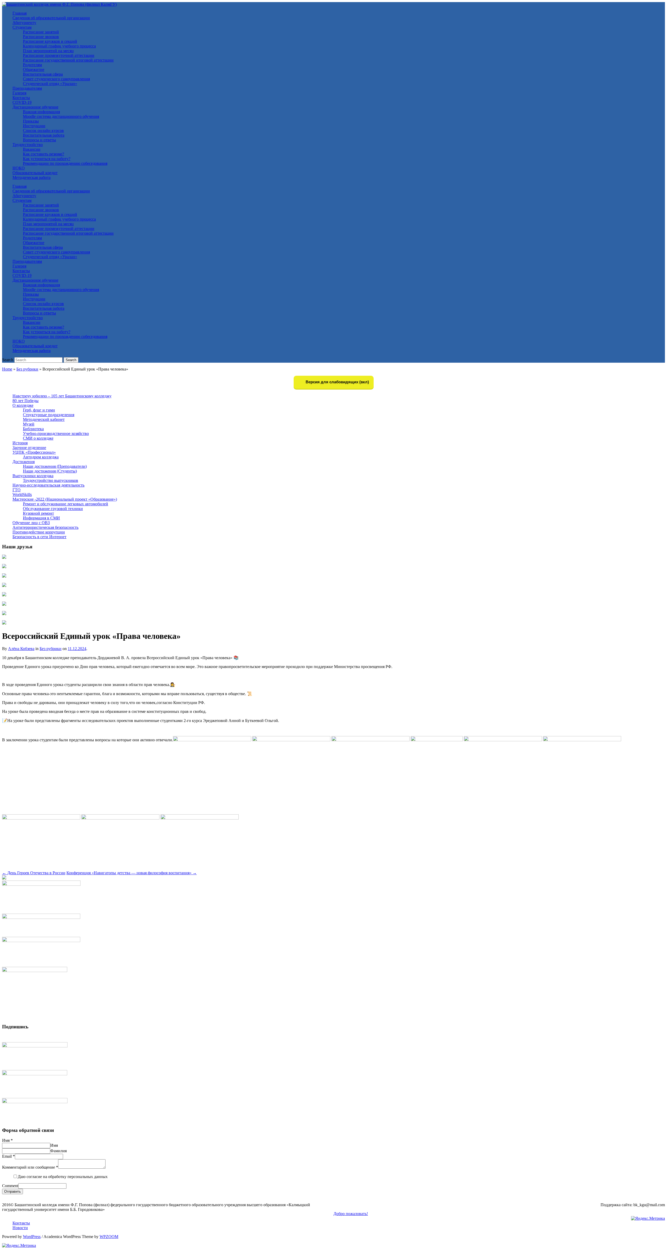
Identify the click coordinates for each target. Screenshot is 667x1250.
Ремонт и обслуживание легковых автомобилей (65, 504)
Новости (20, 1227)
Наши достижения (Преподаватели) (55, 466)
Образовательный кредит (35, 173)
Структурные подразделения (48, 414)
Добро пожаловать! (351, 1213)
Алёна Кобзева (21, 648)
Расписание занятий (41, 32)
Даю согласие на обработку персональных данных (63, 1176)
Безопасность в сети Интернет (39, 537)
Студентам (22, 27)
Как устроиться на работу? (46, 158)
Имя (7, 1140)
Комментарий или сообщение (30, 1167)
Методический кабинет (44, 419)
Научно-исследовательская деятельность (48, 485)
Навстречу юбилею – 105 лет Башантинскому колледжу (62, 396)
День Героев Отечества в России (33, 873)
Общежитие (33, 69)
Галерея (19, 93)
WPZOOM (109, 1236)
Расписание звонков (41, 36)
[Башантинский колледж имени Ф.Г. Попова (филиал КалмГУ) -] (59, 4)
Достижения (24, 461)
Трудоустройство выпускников (50, 480)
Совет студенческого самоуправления (56, 79)
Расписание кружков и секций (50, 41)
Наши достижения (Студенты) (50, 471)
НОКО (19, 168)
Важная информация (41, 112)
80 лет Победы (26, 400)
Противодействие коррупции (39, 532)
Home (7, 369)
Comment (10, 1186)
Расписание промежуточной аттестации (58, 55)
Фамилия (58, 1151)
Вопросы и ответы (39, 140)
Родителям (32, 65)
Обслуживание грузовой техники (53, 508)
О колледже (23, 405)
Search (7, 359)
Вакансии (31, 149)
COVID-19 (22, 102)
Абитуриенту (24, 22)
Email (8, 1156)
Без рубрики (27, 369)
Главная (20, 13)
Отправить (12, 1191)
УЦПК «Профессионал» (34, 452)
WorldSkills (22, 494)
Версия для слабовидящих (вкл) (337, 382)
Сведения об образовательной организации (51, 18)
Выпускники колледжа (33, 476)
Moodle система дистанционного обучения (61, 116)
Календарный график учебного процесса (59, 46)
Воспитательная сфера (43, 74)
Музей (28, 424)
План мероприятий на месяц (48, 50)
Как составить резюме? (43, 154)
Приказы (31, 121)
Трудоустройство (28, 144)
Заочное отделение (29, 447)
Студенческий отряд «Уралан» (50, 83)
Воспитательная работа (43, 135)
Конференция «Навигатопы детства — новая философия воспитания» (131, 873)
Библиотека (33, 429)
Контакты (21, 97)
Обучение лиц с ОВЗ (31, 522)
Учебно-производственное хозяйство (56, 433)
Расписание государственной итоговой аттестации (68, 60)
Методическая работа (32, 177)
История (20, 443)
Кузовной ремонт (38, 513)
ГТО (17, 490)
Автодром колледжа (41, 457)
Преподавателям (27, 88)
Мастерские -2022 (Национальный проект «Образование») (65, 499)
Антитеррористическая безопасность (45, 527)
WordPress (32, 1236)
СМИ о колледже (38, 438)
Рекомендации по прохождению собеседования (65, 163)
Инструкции (34, 126)
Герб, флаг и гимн (39, 410)
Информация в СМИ (41, 518)
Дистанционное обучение (35, 107)
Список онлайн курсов (43, 130)
